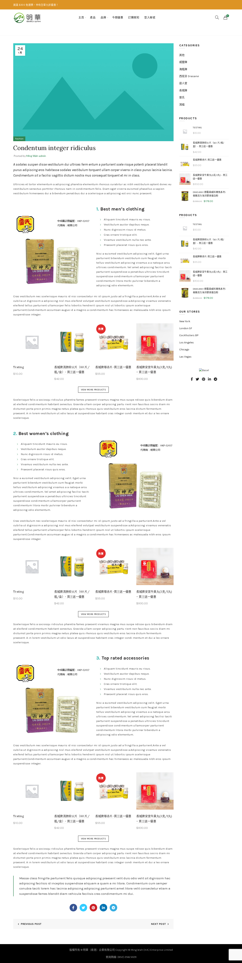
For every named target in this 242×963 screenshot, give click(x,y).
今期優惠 (117, 17)
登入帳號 (149, 17)
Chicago (184, 349)
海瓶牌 (183, 69)
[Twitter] (83, 907)
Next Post (158, 924)
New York (184, 321)
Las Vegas (185, 356)
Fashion (34, 30)
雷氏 (182, 97)
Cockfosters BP (189, 335)
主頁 (81, 17)
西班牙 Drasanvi (189, 76)
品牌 (103, 17)
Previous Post (31, 924)
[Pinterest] (93, 907)
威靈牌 (183, 62)
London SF (185, 328)
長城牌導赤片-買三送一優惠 (113, 367)
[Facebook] (73, 907)
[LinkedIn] (103, 907)
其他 (182, 55)
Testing (18, 367)
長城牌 (183, 90)
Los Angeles (186, 342)
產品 (92, 17)
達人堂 (183, 83)
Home (20, 30)
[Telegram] (113, 907)
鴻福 (182, 104)
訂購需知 (133, 17)
